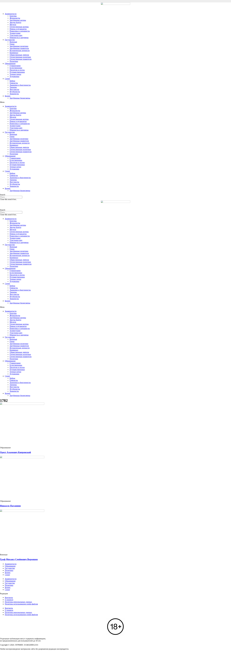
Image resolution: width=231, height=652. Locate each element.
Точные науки (15, 74)
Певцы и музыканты (18, 29)
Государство (10, 40)
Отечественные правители (21, 59)
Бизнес (7, 96)
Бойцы (12, 81)
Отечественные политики (20, 57)
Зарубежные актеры (18, 20)
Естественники (16, 68)
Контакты (9, 598)
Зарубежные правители (19, 48)
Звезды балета (15, 22)
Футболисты (15, 92)
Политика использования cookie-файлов (21, 604)
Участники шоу (16, 35)
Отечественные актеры (19, 27)
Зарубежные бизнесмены (20, 98)
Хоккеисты (14, 94)
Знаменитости (10, 14)
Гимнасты (14, 83)
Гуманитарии (15, 66)
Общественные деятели (19, 55)
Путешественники (17, 72)
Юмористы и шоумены (19, 38)
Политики (14, 61)
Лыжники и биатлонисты (20, 85)
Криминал (14, 53)
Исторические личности (20, 50)
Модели (13, 25)
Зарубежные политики (19, 46)
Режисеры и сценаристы (20, 31)
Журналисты (15, 18)
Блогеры (13, 16)
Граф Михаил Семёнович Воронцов (19, 559)
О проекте (9, 600)
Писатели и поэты (17, 70)
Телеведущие (15, 33)
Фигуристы (14, 89)
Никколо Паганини (10, 505)
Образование (10, 63)
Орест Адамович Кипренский (15, 452)
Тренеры (13, 87)
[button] (115, 102)
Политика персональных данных (18, 602)
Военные (13, 42)
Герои (12, 44)
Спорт (7, 79)
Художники (14, 76)
